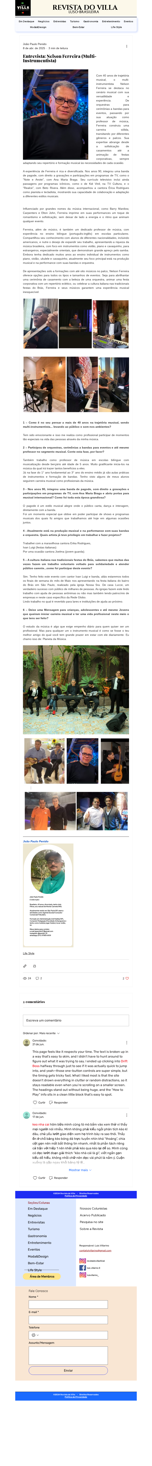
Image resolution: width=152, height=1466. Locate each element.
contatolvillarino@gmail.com (95, 1250)
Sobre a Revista (91, 1229)
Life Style (28, 953)
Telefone (34, 1327)
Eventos (34, 1249)
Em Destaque (38, 1209)
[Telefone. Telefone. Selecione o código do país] (35, 1335)
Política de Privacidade (76, 1196)
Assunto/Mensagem (41, 1343)
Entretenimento (39, 1243)
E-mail (34, 1312)
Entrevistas (36, 1222)
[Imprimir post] (34, 966)
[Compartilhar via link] (25, 966)
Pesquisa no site (91, 1222)
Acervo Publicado (93, 1215)
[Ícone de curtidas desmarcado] (35, 1102)
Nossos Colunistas (93, 1208)
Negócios (35, 1215)
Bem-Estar (36, 1263)
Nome (33, 1297)
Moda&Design (38, 1256)
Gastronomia (37, 1236)
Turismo (34, 1229)
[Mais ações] (126, 46)
